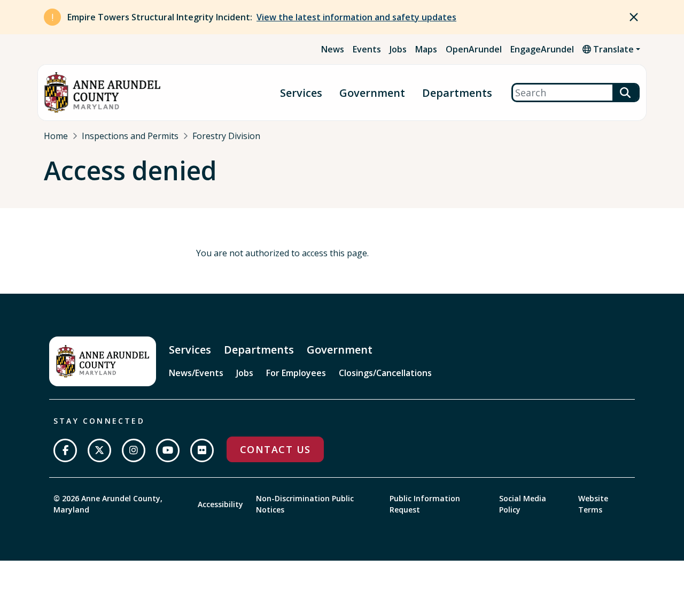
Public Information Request (425, 504)
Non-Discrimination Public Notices (305, 504)
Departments (457, 93)
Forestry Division (226, 136)
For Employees (296, 373)
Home (56, 136)
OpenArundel (474, 49)
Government (372, 93)
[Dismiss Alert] (633, 17)
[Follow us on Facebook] (65, 450)
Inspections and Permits (130, 136)
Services (301, 93)
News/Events (196, 373)
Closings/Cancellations (385, 373)
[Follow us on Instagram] (133, 450)
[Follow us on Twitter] (99, 450)
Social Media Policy (522, 504)
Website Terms (593, 504)
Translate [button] (612, 49)
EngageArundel (542, 49)
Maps (426, 49)
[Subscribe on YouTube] (168, 450)
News (332, 49)
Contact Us (275, 449)
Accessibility (220, 504)
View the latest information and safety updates (356, 17)
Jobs (398, 49)
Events (367, 49)
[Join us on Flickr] (202, 450)
